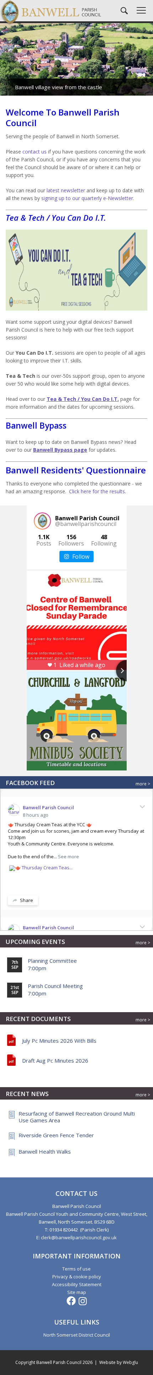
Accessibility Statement (76, 1284)
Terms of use (76, 1269)
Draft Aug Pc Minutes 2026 (55, 1060)
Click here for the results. (97, 491)
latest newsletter (66, 190)
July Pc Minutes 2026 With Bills (59, 1040)
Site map (76, 1292)
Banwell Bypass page (60, 449)
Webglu (130, 1362)
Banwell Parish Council (48, 807)
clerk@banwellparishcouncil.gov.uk (79, 1237)
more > (143, 784)
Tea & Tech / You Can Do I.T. (83, 399)
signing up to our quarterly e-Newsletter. (87, 198)
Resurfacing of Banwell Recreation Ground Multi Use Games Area (77, 1117)
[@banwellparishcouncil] (42, 521)
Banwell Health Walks (45, 1151)
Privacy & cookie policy (76, 1276)
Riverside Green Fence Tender (56, 1135)
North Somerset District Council (76, 1335)
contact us (34, 151)
